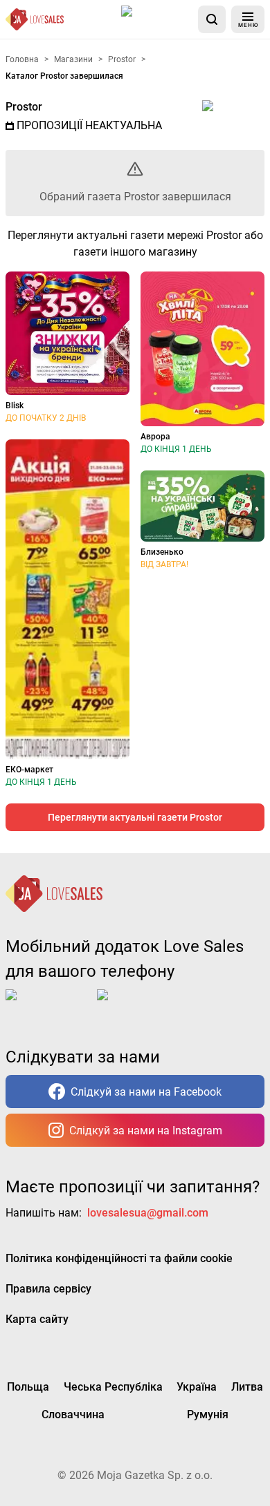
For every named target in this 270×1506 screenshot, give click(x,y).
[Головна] (35, 19)
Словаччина (73, 1414)
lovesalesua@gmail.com (147, 1212)
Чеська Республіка (113, 1386)
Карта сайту (37, 1319)
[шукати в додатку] (212, 19)
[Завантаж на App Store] (157, 19)
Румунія (207, 1414)
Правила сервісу (48, 1288)
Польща (28, 1386)
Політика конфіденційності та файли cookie (119, 1258)
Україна (197, 1386)
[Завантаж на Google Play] (140, 1005)
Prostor (24, 106)
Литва (247, 1386)
